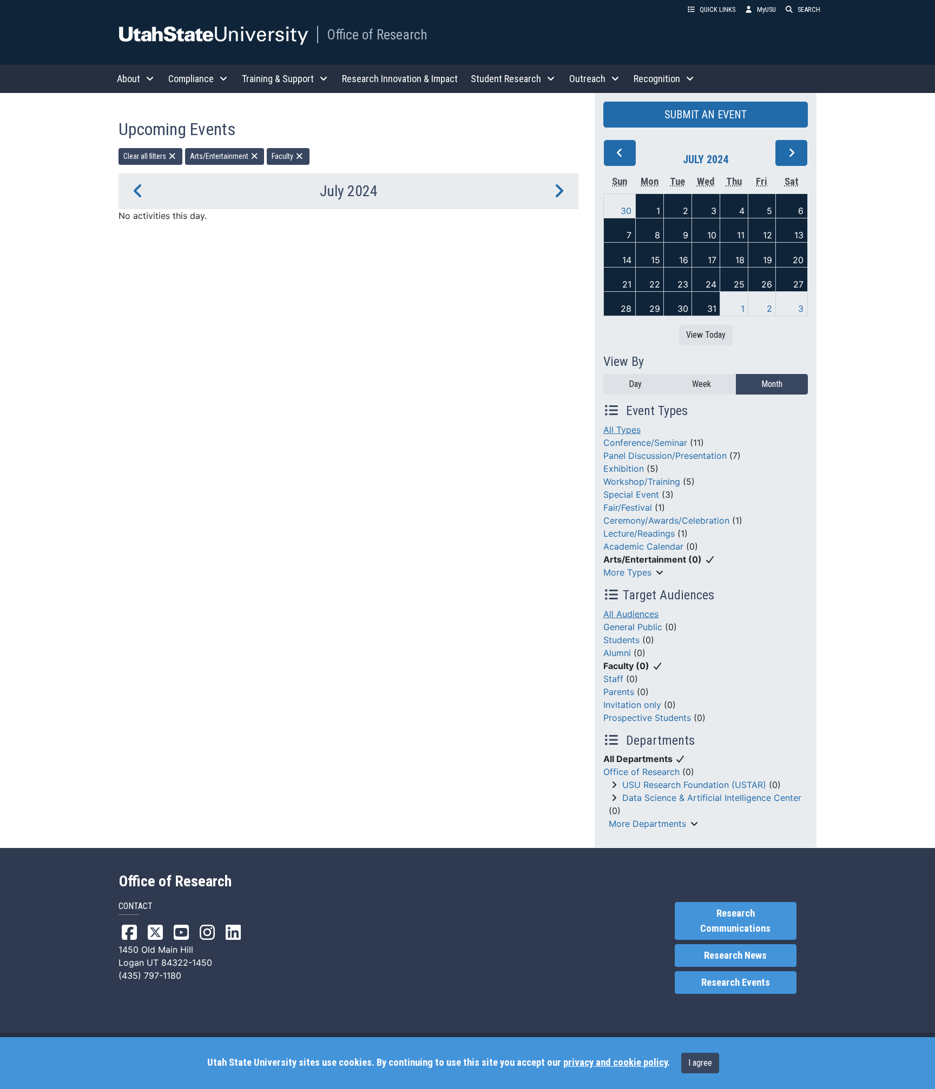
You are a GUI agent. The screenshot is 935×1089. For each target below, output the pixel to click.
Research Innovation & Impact (400, 78)
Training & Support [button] (278, 78)
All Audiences (631, 614)
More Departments (647, 823)
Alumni (617, 652)
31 (711, 308)
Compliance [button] (191, 78)
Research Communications (735, 920)
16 (683, 260)
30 (626, 210)
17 (712, 260)
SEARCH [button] (809, 9)
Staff (613, 678)
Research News (735, 955)
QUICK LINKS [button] (717, 9)
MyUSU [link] (766, 9)
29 (654, 308)
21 (626, 284)
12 (767, 235)
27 (798, 284)
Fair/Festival (627, 507)
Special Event (631, 494)
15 (655, 260)
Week (701, 384)
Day (635, 384)
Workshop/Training (641, 481)
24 (711, 284)
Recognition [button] (657, 78)
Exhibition (623, 468)
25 (739, 284)
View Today (706, 335)
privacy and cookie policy (615, 1062)
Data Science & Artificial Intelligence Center (711, 797)
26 (766, 284)
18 (740, 260)
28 (626, 308)
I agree (700, 1063)
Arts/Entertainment (220, 156)
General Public (632, 627)
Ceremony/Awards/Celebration (666, 520)
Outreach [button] (587, 78)
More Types (627, 572)
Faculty (283, 156)
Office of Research (377, 34)
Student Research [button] (506, 78)
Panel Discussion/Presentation (665, 455)
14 (626, 260)
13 (799, 235)
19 (767, 260)
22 (654, 284)
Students (621, 639)
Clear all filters (145, 156)
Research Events (735, 982)
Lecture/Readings (639, 533)
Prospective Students (647, 717)
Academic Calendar (643, 546)
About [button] (128, 78)
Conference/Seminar (645, 442)
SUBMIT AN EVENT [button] (705, 114)
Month (771, 384)
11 (741, 235)
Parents (618, 691)
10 (711, 235)
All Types (622, 429)
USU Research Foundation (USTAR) (694, 784)
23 (682, 284)
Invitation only (632, 704)
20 (798, 260)
